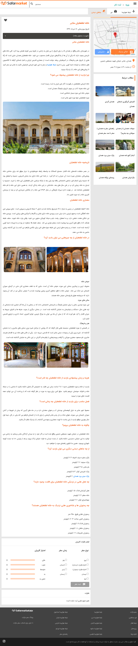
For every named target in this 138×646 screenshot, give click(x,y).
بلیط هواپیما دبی (96, 617)
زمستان (62, 574)
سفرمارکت (133, 612)
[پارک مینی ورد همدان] (105, 141)
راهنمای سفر (64, 634)
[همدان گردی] (105, 87)
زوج (85, 560)
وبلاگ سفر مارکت (27, 617)
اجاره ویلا (134, 634)
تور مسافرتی (133, 617)
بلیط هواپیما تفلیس (96, 634)
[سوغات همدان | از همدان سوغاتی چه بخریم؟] (125, 114)
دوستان (84, 574)
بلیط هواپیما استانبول (61, 612)
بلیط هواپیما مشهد (96, 628)
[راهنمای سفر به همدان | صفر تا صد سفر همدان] (105, 114)
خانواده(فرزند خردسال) (79, 565)
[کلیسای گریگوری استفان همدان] (125, 87)
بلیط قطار (134, 623)
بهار (64, 560)
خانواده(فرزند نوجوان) (80, 569)
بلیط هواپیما (51, 64)
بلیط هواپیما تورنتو (62, 628)
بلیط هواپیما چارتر (62, 617)
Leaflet (133, 54)
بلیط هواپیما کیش (96, 623)
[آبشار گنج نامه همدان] (125, 141)
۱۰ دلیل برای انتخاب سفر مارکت (23, 623)
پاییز (63, 569)
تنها (85, 579)
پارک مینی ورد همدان (81, 476)
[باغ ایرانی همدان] (125, 163)
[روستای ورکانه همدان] (105, 163)
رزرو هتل (134, 628)
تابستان (62, 565)
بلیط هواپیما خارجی (61, 623)
